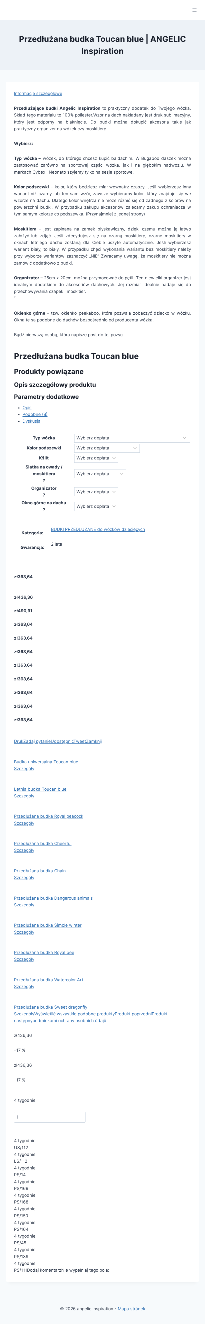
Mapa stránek (131, 1308)
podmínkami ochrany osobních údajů (69, 1020)
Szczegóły (24, 768)
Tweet (80, 741)
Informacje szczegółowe (38, 93)
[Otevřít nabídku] (194, 10)
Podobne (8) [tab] (35, 414)
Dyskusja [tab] (31, 421)
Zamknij (94, 741)
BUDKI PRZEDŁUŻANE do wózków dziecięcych (98, 529)
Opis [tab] (27, 407)
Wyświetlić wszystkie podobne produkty (74, 1013)
